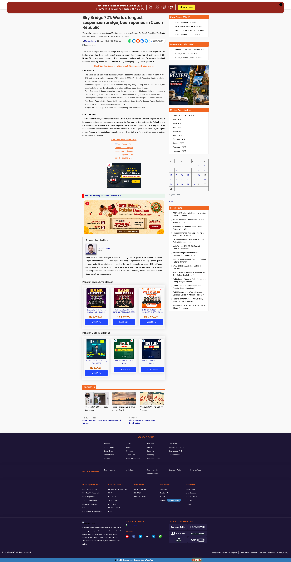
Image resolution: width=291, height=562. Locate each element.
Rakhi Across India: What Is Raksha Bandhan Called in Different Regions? (188, 293)
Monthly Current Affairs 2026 (186, 54)
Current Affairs (152, 470)
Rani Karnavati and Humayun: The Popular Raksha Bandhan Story (187, 287)
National (107, 443)
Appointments (109, 455)
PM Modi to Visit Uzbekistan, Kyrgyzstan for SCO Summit (189, 214)
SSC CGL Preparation (90, 504)
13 (188, 175)
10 (171, 175)
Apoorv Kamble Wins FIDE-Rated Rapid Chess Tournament (189, 306)
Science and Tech (175, 451)
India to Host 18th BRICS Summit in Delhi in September (187, 247)
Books (188, 504)
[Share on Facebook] (142, 41)
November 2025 (179, 151)
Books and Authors (133, 458)
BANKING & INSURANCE (117, 489)
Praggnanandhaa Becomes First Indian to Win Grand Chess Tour (188, 234)
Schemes (129, 451)
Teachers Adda (109, 470)
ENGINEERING (114, 508)
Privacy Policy (282, 552)
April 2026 (177, 131)
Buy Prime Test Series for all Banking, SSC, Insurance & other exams (124, 66)
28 (193, 184)
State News (108, 451)
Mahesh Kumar (90, 41)
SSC (110, 493)
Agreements (130, 455)
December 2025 (179, 147)
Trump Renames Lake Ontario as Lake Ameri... (124, 408)
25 (177, 184)
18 (176, 179)
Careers (170, 500)
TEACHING (112, 500)
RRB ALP (137, 493)
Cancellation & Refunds (248, 552)
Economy (150, 455)
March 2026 (177, 135)
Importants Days (153, 458)
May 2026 (177, 127)
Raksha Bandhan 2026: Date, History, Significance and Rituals (188, 300)
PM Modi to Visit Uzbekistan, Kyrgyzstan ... (96, 408)
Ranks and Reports (176, 447)
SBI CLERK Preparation (91, 493)
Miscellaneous (174, 455)
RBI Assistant (87, 508)
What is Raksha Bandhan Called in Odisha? (187, 267)
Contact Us (164, 493)
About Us (163, 489)
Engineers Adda (175, 470)
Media (162, 497)
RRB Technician (140, 489)
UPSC (110, 511)
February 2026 (179, 139)
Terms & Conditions (267, 552)
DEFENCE (112, 504)
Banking (107, 458)
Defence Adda (152, 473)
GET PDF (197, 560)
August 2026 (184, 115)
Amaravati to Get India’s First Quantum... (151, 408)
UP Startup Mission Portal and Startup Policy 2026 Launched (188, 241)
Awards (128, 447)
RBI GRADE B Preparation (92, 511)
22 (199, 179)
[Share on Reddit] (138, 41)
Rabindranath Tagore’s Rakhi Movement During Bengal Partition (189, 280)
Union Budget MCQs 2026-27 (186, 22)
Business (150, 443)
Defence (150, 447)
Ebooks (189, 500)
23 (205, 179)
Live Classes (191, 493)
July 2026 (177, 119)
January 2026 (178, 143)
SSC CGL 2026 (140, 497)
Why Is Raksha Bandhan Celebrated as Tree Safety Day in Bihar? (189, 274)
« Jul (171, 202)
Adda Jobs (130, 470)
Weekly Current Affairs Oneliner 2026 (189, 50)
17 (171, 179)
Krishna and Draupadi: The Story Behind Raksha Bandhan (189, 260)
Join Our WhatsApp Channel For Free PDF (103, 196)
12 (182, 175)
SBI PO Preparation (89, 489)
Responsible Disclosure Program (224, 552)
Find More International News (124, 140)
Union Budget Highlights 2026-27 (188, 34)
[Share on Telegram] (133, 41)
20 (188, 179)
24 (171, 184)
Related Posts (89, 387)
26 (182, 184)
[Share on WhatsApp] (129, 41)
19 (182, 179)
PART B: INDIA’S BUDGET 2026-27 (189, 30)
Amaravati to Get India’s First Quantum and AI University (188, 227)
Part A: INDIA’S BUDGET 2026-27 (188, 26)
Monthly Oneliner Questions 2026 (188, 58)
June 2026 (177, 123)
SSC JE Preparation (90, 500)
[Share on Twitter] (146, 41)
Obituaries (173, 443)
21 (193, 179)
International (109, 447)
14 (193, 175)
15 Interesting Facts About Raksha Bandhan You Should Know (187, 254)
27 (188, 184)
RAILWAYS (112, 497)
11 (176, 175)
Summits (150, 451)
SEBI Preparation (89, 497)
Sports (128, 443)
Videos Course (191, 497)
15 (199, 175)
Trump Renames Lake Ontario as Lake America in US (188, 221)
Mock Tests (190, 489)
